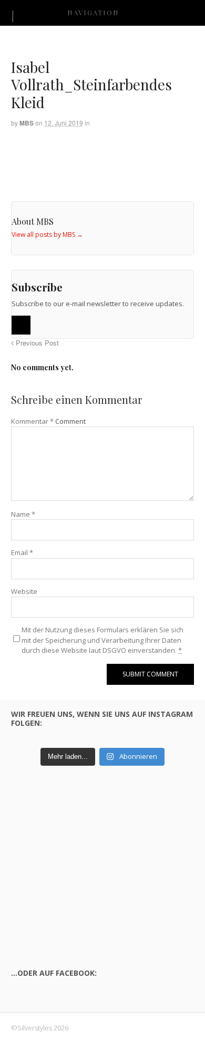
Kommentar (32, 421)
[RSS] (21, 325)
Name (23, 514)
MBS (26, 123)
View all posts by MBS (47, 234)
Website (24, 591)
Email (22, 552)
